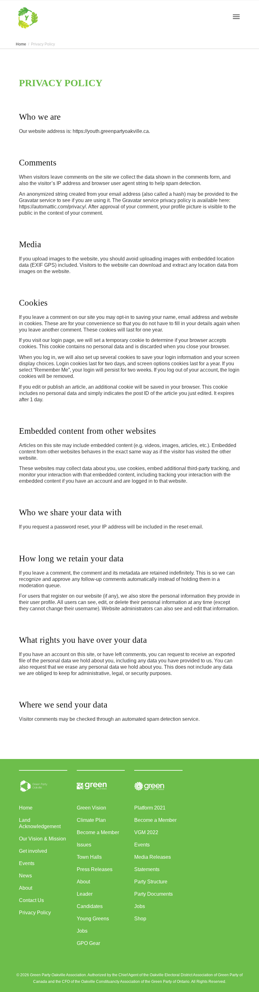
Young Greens (93, 918)
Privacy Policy (35, 912)
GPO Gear (88, 943)
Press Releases (94, 869)
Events (26, 863)
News (25, 875)
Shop (140, 918)
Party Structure (150, 881)
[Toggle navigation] (236, 16)
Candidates (90, 906)
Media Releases (152, 857)
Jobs (82, 931)
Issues (84, 844)
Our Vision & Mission (42, 838)
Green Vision (91, 807)
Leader (85, 894)
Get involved (33, 851)
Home (26, 807)
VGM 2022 (146, 832)
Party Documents (153, 894)
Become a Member (98, 832)
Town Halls (89, 857)
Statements (147, 869)
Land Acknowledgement (40, 823)
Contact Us (31, 900)
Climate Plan (91, 820)
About (25, 888)
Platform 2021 (150, 807)
